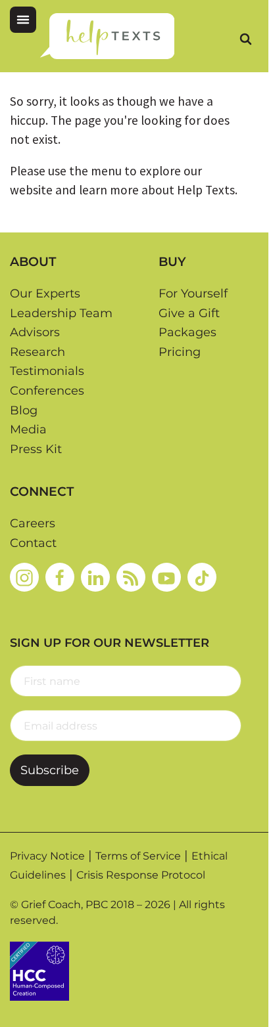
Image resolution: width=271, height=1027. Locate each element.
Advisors (35, 332)
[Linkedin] (95, 577)
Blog (23, 410)
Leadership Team (61, 313)
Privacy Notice (47, 856)
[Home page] (106, 36)
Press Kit (36, 449)
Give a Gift (189, 313)
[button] (23, 20)
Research (37, 352)
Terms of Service (138, 856)
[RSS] (131, 577)
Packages (187, 332)
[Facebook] (60, 577)
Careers (32, 523)
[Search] (245, 39)
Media (28, 429)
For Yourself (193, 293)
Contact (33, 543)
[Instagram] (24, 577)
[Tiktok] (202, 577)
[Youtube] (166, 577)
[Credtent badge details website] (39, 970)
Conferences (47, 390)
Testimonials (47, 371)
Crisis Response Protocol (140, 875)
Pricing (180, 352)
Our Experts (45, 293)
